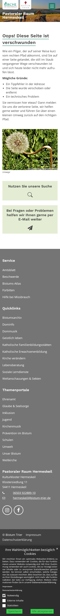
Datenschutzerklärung (44, 582)
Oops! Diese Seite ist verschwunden (25, 39)
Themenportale (15, 390)
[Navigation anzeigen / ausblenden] (52, 6)
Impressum (7, 586)
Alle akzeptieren (42, 611)
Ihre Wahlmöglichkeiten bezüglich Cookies (30, 552)
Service (8, 261)
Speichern (14, 611)
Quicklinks (11, 308)
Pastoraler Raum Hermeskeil (27, 471)
